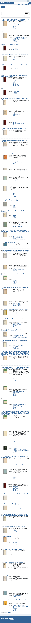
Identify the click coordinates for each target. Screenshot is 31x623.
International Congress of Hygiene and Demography (20, 337)
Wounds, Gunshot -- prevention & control (18, 391)
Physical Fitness (15, 258)
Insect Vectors (15, 438)
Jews (14, 476)
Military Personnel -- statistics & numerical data (19, 38)
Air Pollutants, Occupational (17, 324)
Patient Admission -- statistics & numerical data (20, 161)
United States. (15, 610)
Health (4, 481)
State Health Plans (15, 25)
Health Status (15, 189)
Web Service (27, 4)
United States (15, 41)
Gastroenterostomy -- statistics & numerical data (20, 170)
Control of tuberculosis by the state (9, 221)
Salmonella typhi (15, 361)
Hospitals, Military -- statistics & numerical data (19, 68)
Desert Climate (15, 280)
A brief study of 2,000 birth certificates (9, 108)
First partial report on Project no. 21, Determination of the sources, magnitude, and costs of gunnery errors (14, 384)
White (14, 206)
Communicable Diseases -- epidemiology (18, 123)
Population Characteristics (16, 114)
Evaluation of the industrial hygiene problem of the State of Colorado (15, 309)
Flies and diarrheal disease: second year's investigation (13, 430)
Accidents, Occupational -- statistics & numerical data (20, 135)
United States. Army (15, 84)
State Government (15, 462)
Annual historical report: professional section (10, 44)
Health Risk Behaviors (16, 348)
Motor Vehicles (15, 378)
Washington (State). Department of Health (19, 464)
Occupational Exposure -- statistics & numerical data (20, 312)
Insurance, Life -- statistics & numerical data (19, 345)
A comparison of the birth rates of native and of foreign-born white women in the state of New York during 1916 (14, 200)
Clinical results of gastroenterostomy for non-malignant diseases (15, 166)
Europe (14, 546)
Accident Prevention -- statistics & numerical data (20, 37)
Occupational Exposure (16, 323)
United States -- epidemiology (17, 226)
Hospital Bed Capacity (16, 69)
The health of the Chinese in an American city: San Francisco (14, 562)
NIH (14, 621)
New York (14, 207)
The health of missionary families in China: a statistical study (14, 549)
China (13, 195)
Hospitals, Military (15, 79)
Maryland (14, 238)
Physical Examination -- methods (17, 406)
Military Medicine (15, 49)
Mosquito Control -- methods (17, 304)
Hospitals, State (15, 23)
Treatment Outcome (16, 171)
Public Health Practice (16, 581)
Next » (7, 612)
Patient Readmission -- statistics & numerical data (20, 162)
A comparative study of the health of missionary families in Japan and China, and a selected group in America (15, 184)
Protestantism (15, 477)
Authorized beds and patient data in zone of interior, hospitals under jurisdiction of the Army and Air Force (14, 76)
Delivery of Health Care (16, 498)
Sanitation (14, 439)
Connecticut (14, 28)
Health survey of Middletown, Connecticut (10, 575)
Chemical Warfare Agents (16, 376)
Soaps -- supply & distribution (17, 544)
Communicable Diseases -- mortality (18, 237)
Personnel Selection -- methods (17, 405)
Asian (13, 570)
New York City (15, 531)
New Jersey (14, 217)
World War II (14, 40)
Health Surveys (15, 57)
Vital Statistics (15, 104)
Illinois (14, 326)
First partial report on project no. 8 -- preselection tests (13, 398)
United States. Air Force (16, 85)
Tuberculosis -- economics (17, 225)
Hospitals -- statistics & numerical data (18, 605)
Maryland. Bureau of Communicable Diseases (19, 239)
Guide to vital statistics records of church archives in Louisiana (14, 468)
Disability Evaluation (16, 294)
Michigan (14, 163)
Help (22, 4)
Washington (14, 463)
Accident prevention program (7, 31)
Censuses (14, 215)
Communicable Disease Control (17, 236)
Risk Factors (14, 347)
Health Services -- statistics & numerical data (19, 499)
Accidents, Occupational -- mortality (18, 335)
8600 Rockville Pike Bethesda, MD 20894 (12, 619)
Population (14, 216)
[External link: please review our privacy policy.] (2, 618)
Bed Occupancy (15, 93)
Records (14, 478)
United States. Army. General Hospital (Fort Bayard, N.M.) (21, 453)
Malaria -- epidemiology (16, 303)
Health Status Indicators (16, 543)
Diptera (14, 437)
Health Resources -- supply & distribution (19, 508)
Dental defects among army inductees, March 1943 (12, 264)
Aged (13, 27)
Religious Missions (15, 190)
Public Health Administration (17, 582)
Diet (13, 279)
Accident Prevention (16, 392)
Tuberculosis (15, 448)
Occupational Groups (16, 336)
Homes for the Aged (16, 22)
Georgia (14, 59)
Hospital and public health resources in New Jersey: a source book (15, 599)
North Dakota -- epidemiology (17, 180)
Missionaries (14, 191)
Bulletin (4, 118)
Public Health (14, 122)
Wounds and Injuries (16, 39)
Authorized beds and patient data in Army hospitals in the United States (15, 64)
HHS (15, 621)
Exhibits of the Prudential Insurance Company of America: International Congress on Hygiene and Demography (15, 330)
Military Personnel (15, 270)
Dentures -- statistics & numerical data (18, 269)
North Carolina (15, 596)
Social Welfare (15, 58)
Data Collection (15, 70)
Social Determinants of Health (17, 440)
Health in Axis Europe (7, 536)
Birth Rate (14, 205)
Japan (13, 50)
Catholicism (14, 475)
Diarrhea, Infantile (15, 436)
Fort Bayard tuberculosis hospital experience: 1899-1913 (13, 444)
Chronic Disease (15, 26)
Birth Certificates (15, 113)
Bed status (4, 88)
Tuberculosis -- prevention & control (18, 224)
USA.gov (18, 621)
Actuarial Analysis (15, 346)
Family (14, 193)
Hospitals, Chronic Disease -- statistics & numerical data (21, 450)
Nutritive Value (15, 282)
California (14, 571)
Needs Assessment (16, 24)
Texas (14, 115)
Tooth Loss (14, 268)
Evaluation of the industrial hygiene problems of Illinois (13, 318)
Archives (14, 474)
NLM (12, 621)
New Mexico (15, 451)
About (19, 4)
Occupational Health (15, 313)
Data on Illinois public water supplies (9, 242)
